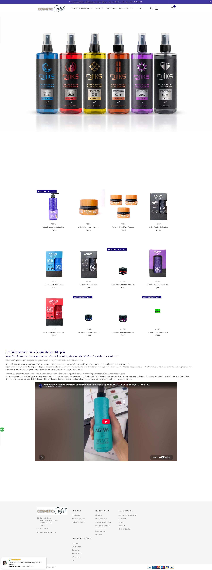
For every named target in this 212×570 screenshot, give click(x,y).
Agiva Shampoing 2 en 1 (53, 179)
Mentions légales (101, 519)
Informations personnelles (128, 515)
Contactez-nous (100, 531)
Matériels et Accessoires (120, 8)
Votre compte (126, 511)
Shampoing (76, 550)
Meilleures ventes (78, 522)
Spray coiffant (77, 553)
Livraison (98, 515)
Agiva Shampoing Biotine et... (53, 227)
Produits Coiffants (81, 8)
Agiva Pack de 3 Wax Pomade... (123, 227)
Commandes (123, 519)
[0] (172, 8)
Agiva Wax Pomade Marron (88, 227)
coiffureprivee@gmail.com (48, 532)
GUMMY (123, 281)
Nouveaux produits (78, 519)
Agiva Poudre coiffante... (54, 284)
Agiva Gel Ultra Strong (88, 179)
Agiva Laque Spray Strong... (158, 179)
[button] (46, 557)
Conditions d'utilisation (103, 522)
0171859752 (44, 529)
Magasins (98, 535)
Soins (100, 8)
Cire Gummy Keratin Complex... (123, 284)
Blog (139, 8)
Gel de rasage (77, 547)
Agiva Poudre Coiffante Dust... (158, 284)
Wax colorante (77, 557)
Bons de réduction (125, 529)
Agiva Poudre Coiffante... (158, 227)
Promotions (76, 515)
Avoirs (121, 522)
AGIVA (53, 176)
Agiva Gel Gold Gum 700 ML (123, 179)
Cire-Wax (75, 543)
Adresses (122, 525)
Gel (73, 560)
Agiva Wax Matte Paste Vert (158, 332)
